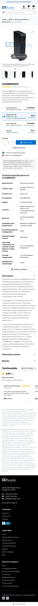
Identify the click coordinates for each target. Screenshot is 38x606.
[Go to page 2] (17, 69)
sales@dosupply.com (12, 499)
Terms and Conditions (10, 586)
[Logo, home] (8, 7)
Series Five (6, 22)
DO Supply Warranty (9, 568)
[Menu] (4, 12)
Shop (10, 19)
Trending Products (9, 543)
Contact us (8, 66)
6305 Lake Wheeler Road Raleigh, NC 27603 (11, 489)
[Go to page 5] (23, 69)
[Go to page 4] (21, 69)
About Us (5, 513)
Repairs (5, 549)
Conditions (6, 574)
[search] (34, 12)
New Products (7, 540)
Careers (5, 519)
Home (4, 19)
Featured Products (9, 546)
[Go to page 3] (19, 69)
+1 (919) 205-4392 (11, 494)
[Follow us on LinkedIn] (3, 598)
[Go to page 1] (15, 69)
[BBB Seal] (19, 523)
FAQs (4, 566)
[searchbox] (21, 12)
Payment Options (8, 580)
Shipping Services (8, 577)
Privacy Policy (7, 583)
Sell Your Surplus (7, 552)
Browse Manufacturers (10, 537)
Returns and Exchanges (11, 571)
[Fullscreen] (32, 32)
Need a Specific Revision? (21, 87)
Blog (3, 555)
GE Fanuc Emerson (21, 19)
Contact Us (6, 516)
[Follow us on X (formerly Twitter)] (7, 598)
